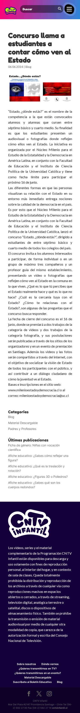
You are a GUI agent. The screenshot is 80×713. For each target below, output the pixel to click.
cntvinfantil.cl (59, 707)
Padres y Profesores (22, 429)
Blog (28, 67)
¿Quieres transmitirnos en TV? (38, 668)
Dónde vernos (50, 664)
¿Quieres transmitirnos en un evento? (38, 673)
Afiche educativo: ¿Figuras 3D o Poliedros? (38, 476)
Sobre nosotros (26, 664)
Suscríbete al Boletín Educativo (32, 682)
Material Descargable (23, 423)
